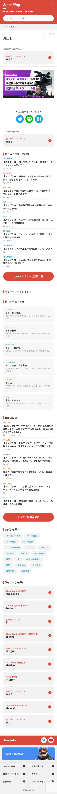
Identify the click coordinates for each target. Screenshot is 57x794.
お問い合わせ (38, 781)
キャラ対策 (32, 535)
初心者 (24, 553)
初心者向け (39, 553)
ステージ (10, 553)
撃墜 (8, 565)
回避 (8, 559)
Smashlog (11, 5)
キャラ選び (28, 541)
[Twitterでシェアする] (20, 119)
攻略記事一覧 (38, 766)
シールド (44, 547)
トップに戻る (9, 766)
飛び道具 (25, 571)
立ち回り (36, 565)
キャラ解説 (11, 541)
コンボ (30, 547)
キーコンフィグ (13, 535)
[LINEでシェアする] (29, 119)
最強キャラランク (11, 774)
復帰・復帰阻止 (33, 559)
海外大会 (21, 565)
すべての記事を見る (28, 517)
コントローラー (13, 547)
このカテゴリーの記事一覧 (28, 276)
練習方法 (10, 571)
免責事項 (7, 781)
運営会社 (36, 774)
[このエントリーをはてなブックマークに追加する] (39, 119)
